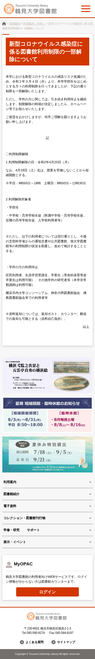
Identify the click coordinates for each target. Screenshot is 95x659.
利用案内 (14, 23)
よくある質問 (35, 642)
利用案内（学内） (34, 23)
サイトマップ (66, 642)
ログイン (47, 592)
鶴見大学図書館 (4, 23)
